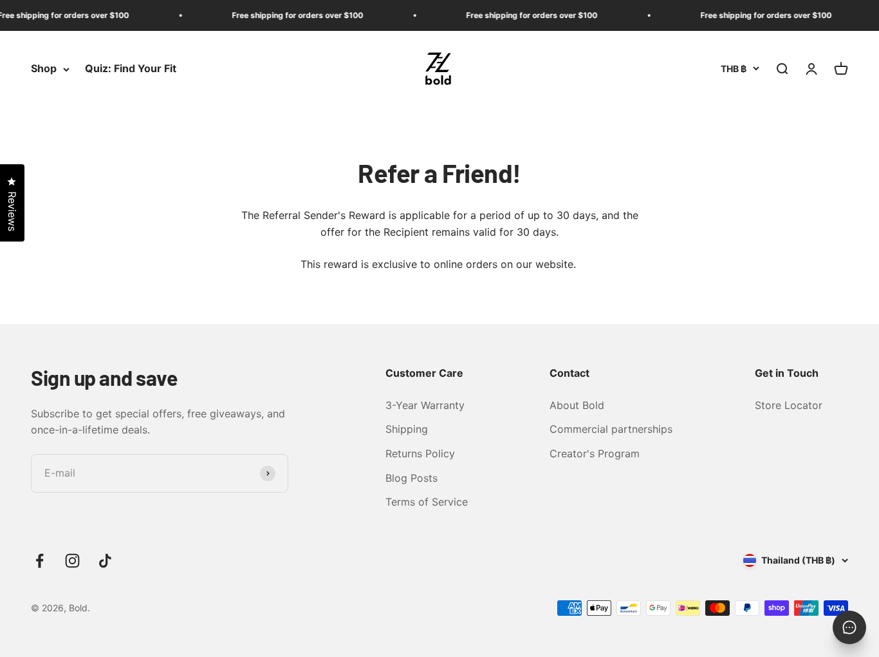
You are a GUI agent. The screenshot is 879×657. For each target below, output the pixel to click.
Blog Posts (411, 477)
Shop (44, 68)
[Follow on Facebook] (39, 560)
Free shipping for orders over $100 (291, 15)
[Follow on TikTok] (105, 560)
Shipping (406, 429)
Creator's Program (595, 453)
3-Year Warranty (425, 405)
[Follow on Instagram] (72, 560)
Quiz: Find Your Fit (130, 68)
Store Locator (788, 405)
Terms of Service (426, 501)
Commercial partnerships (611, 429)
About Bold (577, 405)
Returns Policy (420, 453)
